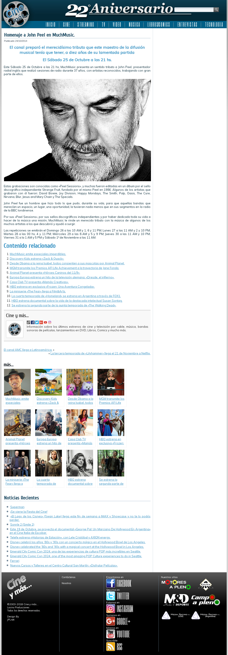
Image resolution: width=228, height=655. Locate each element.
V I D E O (117, 24)
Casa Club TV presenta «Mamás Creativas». (39, 282)
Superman (17, 507)
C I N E (66, 24)
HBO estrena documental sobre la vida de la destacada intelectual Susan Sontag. (67, 300)
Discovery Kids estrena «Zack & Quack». (37, 258)
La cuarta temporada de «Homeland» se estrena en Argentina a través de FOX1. (66, 296)
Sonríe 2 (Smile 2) (22, 524)
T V (103, 24)
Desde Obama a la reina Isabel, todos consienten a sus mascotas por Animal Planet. (67, 263)
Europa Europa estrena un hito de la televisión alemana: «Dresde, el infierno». (62, 277)
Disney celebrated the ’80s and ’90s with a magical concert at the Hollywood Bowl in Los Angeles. (77, 547)
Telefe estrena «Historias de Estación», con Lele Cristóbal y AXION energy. (60, 537)
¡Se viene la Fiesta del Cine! (28, 511)
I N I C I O (50, 24)
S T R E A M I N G (85, 24)
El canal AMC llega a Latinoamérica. (28, 350)
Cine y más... (17, 315)
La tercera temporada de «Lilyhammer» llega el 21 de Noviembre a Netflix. (101, 353)
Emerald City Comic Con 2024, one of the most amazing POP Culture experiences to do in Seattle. (76, 556)
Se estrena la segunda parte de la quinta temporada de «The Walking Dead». (64, 305)
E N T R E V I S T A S (187, 24)
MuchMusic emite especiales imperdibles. (38, 254)
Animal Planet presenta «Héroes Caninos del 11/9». (45, 272)
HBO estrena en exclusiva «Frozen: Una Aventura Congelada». (52, 286)
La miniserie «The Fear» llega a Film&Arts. (38, 291)
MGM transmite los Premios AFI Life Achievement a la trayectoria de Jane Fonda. (64, 268)
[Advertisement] (189, 58)
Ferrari (14, 561)
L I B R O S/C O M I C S (159, 24)
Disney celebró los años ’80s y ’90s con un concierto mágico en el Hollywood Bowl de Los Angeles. (78, 542)
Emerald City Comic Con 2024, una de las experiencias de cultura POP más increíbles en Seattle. (75, 551)
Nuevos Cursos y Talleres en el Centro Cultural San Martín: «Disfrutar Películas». (64, 565)
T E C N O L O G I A (214, 24)
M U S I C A (134, 24)
